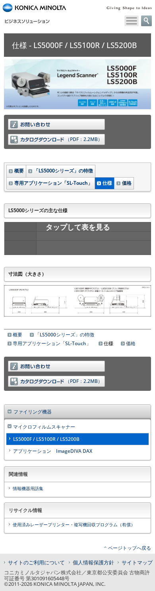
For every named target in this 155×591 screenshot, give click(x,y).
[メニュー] (131, 20)
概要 (19, 170)
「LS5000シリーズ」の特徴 (63, 170)
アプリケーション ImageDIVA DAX (52, 451)
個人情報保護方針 (93, 562)
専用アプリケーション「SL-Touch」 (53, 183)
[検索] (146, 20)
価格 (127, 183)
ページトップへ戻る (129, 548)
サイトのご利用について (36, 562)
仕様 (107, 183)
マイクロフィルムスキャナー (44, 426)
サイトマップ (137, 562)
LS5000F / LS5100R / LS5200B (46, 439)
